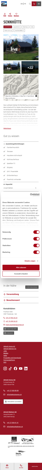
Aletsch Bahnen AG (9, 349)
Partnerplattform (9, 360)
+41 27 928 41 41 (13, 423)
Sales (5, 355)
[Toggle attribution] (36, 96)
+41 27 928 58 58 (13, 390)
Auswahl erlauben (21, 274)
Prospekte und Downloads (12, 358)
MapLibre (8, 96)
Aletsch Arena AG (9, 346)
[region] (21, 88)
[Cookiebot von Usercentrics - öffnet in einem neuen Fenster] (30, 194)
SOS (4, 362)
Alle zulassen (21, 267)
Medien (5, 353)
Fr (25, 4)
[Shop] (34, 3)
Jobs (5, 351)
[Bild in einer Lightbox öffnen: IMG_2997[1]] (21, 47)
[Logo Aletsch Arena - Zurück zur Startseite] (4, 4)
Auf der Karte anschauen (32, 287)
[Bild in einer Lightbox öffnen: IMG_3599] (30, 67)
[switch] (36, 239)
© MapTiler (22, 96)
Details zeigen (30, 261)
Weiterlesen (7, 128)
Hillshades (15, 96)
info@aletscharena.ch (14, 394)
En (22, 4)
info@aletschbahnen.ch (15, 427)
